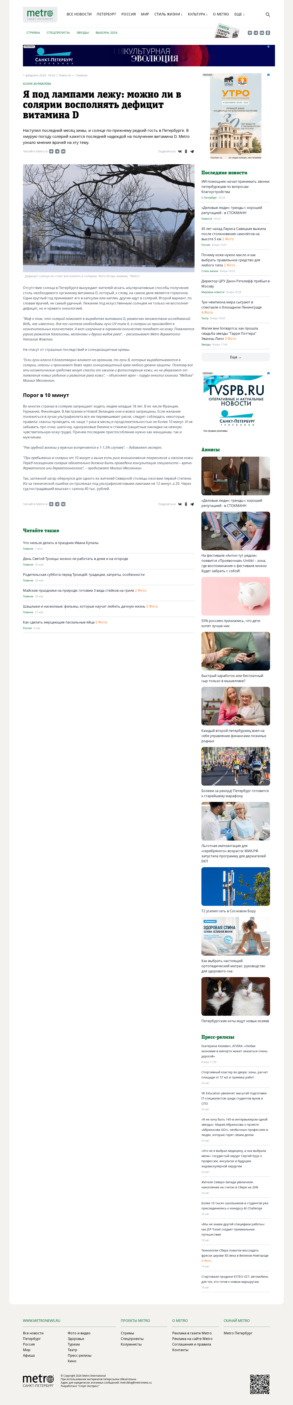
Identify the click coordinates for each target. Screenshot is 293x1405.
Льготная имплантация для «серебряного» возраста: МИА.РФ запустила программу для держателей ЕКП (233, 853)
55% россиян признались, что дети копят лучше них (230, 623)
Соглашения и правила (191, 1344)
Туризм (74, 1344)
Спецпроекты (58, 32)
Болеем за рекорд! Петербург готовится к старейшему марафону (235, 793)
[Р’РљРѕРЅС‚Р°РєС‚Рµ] (180, 151)
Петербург (106, 14)
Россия (128, 14)
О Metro (221, 14)
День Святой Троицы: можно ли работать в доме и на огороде (75, 558)
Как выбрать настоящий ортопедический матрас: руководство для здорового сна (233, 965)
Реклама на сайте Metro (192, 1338)
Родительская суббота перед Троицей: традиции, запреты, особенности (84, 574)
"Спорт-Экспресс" (89, 1386)
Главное (82, 75)
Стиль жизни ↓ (168, 14)
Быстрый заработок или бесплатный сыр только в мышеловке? (232, 678)
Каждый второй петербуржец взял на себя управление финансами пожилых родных (233, 735)
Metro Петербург (238, 1333)
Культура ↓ (198, 14)
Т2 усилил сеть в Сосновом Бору (228, 911)
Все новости (79, 14)
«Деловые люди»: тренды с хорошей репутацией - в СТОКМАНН (231, 503)
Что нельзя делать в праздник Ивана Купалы (60, 542)
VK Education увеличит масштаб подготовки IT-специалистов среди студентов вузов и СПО (234, 1098)
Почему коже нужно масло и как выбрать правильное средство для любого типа (230, 260)
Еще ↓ (239, 14)
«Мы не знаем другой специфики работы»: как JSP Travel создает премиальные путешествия (233, 1229)
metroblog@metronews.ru (136, 1382)
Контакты (180, 1349)
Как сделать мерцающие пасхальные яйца (59, 622)
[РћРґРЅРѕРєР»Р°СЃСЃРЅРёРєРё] (186, 151)
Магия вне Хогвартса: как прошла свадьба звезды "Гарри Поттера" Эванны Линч (229, 333)
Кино (72, 1361)
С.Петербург (209, 197)
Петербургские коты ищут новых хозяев (235, 1021)
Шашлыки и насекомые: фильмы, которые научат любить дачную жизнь (84, 606)
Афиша (29, 1355)
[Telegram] (192, 151)
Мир (145, 14)
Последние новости (224, 172)
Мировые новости (213, 292)
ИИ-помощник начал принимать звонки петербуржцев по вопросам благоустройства (235, 186)
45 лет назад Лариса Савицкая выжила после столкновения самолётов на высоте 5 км (233, 233)
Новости (206, 218)
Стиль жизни (209, 271)
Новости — (67, 75)
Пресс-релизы (79, 1355)
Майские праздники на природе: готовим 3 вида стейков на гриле (78, 590)
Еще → (236, 357)
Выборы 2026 (106, 32)
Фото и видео (79, 1333)
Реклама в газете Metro (192, 1333)
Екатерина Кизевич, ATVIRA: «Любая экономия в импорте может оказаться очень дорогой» (234, 1051)
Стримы (33, 32)
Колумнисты (131, 1344)
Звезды (83, 32)
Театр (204, 318)
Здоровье (76, 1338)
